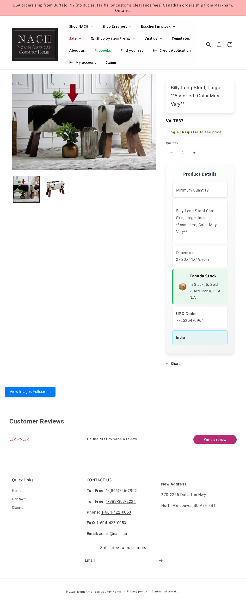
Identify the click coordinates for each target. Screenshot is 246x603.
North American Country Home (99, 591)
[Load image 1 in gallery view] (26, 189)
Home (17, 491)
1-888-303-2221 (121, 501)
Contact (19, 499)
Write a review (215, 439)
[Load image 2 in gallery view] (55, 189)
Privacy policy (137, 591)
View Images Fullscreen (30, 392)
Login (173, 132)
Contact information (166, 591)
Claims (18, 508)
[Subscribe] (160, 560)
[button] (208, 44)
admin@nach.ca (113, 533)
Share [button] (176, 364)
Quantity (172, 143)
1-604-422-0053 (116, 512)
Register (190, 132)
